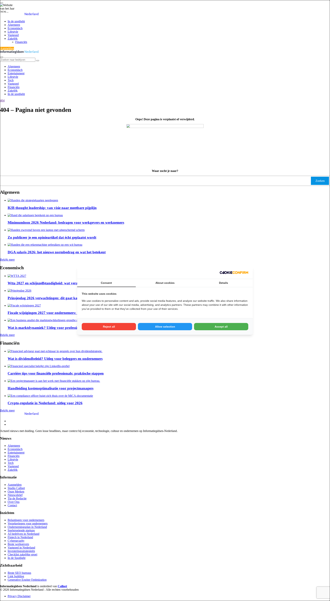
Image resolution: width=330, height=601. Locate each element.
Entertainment (16, 73)
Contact (12, 505)
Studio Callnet (16, 488)
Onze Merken (16, 491)
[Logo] (19, 414)
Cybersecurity (16, 540)
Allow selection (165, 326)
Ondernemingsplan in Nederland (27, 527)
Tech (11, 80)
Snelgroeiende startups (21, 530)
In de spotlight (16, 21)
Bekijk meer (7, 259)
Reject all (109, 326)
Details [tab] (223, 282)
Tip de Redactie (17, 498)
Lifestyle (13, 31)
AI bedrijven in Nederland (23, 533)
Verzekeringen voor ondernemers (28, 523)
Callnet (62, 586)
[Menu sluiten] (1, 57)
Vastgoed (13, 35)
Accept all (221, 326)
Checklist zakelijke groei (22, 554)
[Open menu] (1, 2)
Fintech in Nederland (20, 537)
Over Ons (13, 501)
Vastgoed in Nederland (21, 547)
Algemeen (14, 24)
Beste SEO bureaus (19, 572)
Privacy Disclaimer (19, 596)
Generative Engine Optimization (27, 579)
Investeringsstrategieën (21, 551)
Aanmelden (7, 48)
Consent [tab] (106, 282)
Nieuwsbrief (15, 495)
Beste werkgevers (18, 544)
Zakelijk (13, 38)
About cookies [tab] (165, 282)
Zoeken (320, 180)
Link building (16, 576)
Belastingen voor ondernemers (26, 520)
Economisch (15, 28)
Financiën (21, 42)
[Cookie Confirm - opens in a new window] (234, 272)
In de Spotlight (16, 558)
